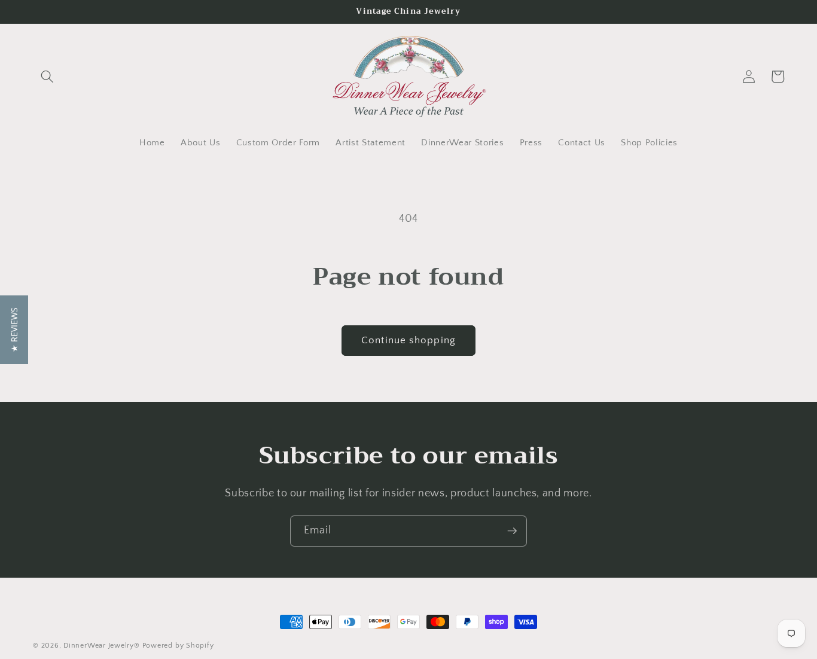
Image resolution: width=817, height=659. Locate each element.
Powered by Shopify (178, 645)
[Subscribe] (512, 531)
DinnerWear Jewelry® (101, 645)
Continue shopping (408, 340)
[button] (47, 76)
